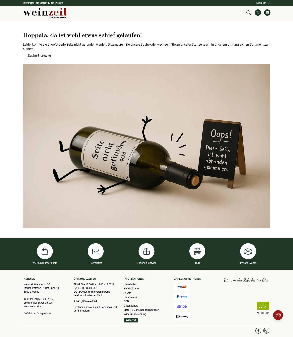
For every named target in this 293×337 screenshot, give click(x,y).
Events (127, 292)
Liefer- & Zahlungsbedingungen (141, 309)
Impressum (130, 297)
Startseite (198, 44)
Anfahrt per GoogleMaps (37, 313)
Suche (145, 44)
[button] (248, 12)
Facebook (107, 307)
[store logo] (45, 13)
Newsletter (130, 284)
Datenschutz (131, 305)
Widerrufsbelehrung (135, 314)
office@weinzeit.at (41, 302)
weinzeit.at (36, 306)
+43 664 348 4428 (43, 298)
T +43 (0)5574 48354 (85, 301)
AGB (126, 301)
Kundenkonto (131, 288)
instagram (83, 310)
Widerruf (131, 319)
